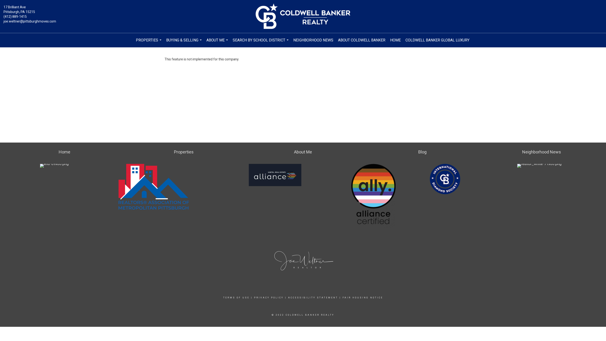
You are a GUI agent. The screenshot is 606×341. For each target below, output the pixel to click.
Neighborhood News (313, 40)
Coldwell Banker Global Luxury (437, 40)
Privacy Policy (269, 297)
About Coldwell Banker (361, 40)
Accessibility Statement (313, 297)
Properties (149, 42)
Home (395, 40)
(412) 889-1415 (15, 16)
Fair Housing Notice (363, 297)
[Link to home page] (302, 17)
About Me (217, 42)
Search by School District (261, 42)
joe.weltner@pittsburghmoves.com (30, 21)
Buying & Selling (184, 42)
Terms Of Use (236, 297)
